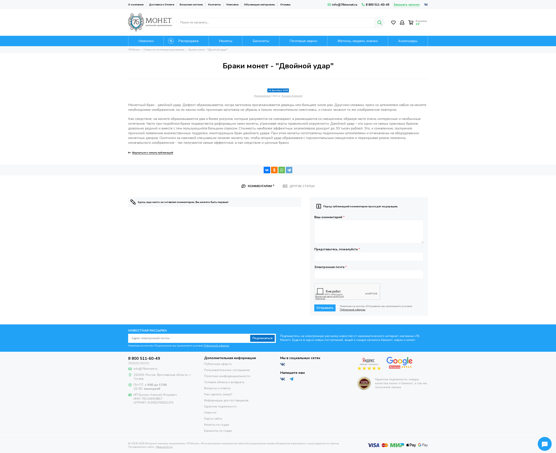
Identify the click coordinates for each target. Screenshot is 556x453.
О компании (136, 4)
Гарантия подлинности (220, 406)
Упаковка (232, 4)
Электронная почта (330, 267)
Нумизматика (262, 96)
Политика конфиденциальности (227, 376)
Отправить (324, 308)
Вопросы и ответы (217, 388)
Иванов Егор (164, 447)
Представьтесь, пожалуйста (337, 249)
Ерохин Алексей (292, 96)
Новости (210, 412)
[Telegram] (289, 170)
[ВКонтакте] (267, 170)
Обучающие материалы (259, 4)
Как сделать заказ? (218, 394)
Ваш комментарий (329, 217)
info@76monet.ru (344, 5)
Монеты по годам (216, 425)
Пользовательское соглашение (227, 370)
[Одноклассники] (274, 170)
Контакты (214, 4)
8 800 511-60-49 (377, 5)
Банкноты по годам (218, 431)
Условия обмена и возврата (224, 382)
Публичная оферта (218, 364)
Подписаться (262, 338)
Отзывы (285, 4)
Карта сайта (213, 419)
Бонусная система (191, 4)
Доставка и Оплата (161, 4)
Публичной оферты (352, 309)
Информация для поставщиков (226, 400)
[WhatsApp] (281, 170)
